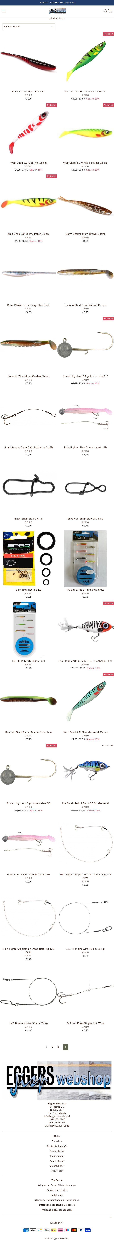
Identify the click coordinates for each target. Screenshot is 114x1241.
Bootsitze (57, 1141)
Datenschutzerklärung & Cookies (57, 1205)
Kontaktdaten (57, 1195)
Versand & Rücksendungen (57, 1210)
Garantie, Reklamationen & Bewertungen (57, 1200)
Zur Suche (56, 1180)
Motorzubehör (57, 1166)
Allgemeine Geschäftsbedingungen (57, 1185)
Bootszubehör (57, 1151)
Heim (57, 1136)
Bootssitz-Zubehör (57, 1146)
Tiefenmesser (57, 1156)
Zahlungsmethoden (57, 1190)
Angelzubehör (57, 1161)
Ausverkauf (57, 1170)
